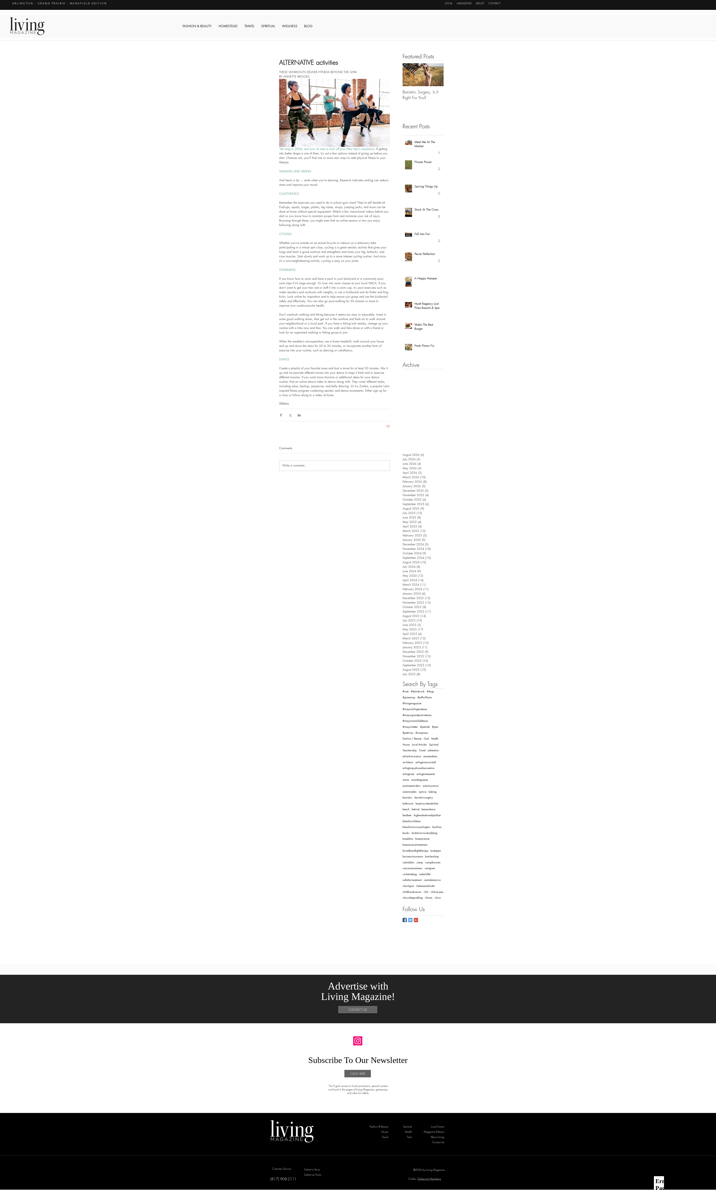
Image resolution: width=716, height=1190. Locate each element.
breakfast (408, 838)
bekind (415, 809)
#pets (435, 727)
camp (420, 862)
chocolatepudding (413, 897)
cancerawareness (412, 868)
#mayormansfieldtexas (415, 721)
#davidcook (418, 691)
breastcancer (422, 838)
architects (408, 762)
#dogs (430, 691)
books (406, 833)
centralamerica (432, 880)
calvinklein (408, 862)
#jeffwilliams (424, 697)
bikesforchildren (412, 821)
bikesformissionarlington (416, 827)
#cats (406, 691)
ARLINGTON (22, 3)
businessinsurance (413, 856)
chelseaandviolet (425, 886)
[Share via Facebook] (281, 415)
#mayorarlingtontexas (415, 709)
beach (406, 809)
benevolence (428, 809)
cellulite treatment (412, 880)
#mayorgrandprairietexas (417, 715)
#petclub (425, 727)
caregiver (430, 868)
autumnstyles (410, 791)
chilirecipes (437, 892)
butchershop (432, 856)
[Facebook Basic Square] (405, 920)
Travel (422, 750)
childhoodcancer (412, 892)
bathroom (408, 803)
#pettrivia (408, 733)
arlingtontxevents (426, 774)
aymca (422, 791)
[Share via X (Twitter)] (290, 415)
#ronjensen (421, 733)
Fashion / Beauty (412, 738)
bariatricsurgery (423, 797)
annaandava (430, 756)
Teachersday (410, 750)
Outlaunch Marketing (429, 1178)
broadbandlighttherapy (415, 850)
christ (438, 897)
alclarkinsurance (412, 756)
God (426, 738)
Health (434, 738)
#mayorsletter (410, 727)
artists (406, 780)
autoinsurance (430, 785)
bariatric (407, 797)
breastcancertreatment (415, 844)
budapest (436, 850)
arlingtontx (408, 774)
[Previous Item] (408, 75)
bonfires (437, 827)
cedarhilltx (425, 874)
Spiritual (433, 744)
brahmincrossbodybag (424, 833)
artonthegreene (419, 780)
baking (432, 791)
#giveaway (409, 697)
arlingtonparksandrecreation (418, 768)
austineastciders (411, 785)
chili (426, 892)
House (406, 744)
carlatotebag (410, 874)
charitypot (408, 886)
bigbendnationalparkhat (427, 815)
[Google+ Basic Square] (416, 920)
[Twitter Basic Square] (410, 920)
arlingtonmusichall (425, 762)
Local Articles (419, 744)
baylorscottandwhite (427, 803)
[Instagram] (357, 1040)
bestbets (407, 815)
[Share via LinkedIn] (299, 415)
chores (428, 897)
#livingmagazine (412, 703)
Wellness (284, 403)
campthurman (432, 862)
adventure (433, 750)
